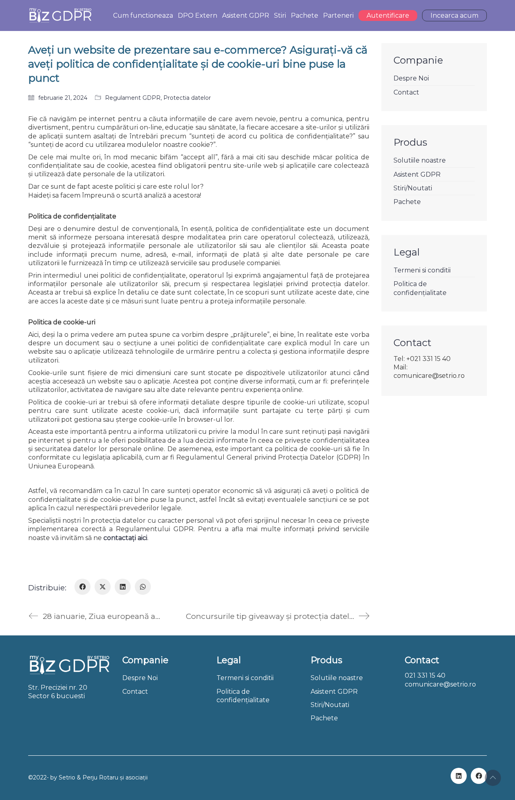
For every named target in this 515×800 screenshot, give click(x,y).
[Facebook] (82, 587)
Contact (406, 92)
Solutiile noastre (419, 160)
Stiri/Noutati (412, 188)
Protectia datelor (187, 97)
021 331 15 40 (425, 675)
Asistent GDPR (417, 174)
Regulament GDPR (133, 97)
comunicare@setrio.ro (440, 684)
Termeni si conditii (422, 270)
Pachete (407, 202)
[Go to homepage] (60, 15)
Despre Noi (411, 78)
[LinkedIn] (123, 587)
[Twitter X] (103, 587)
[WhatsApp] (143, 587)
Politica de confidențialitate (420, 288)
